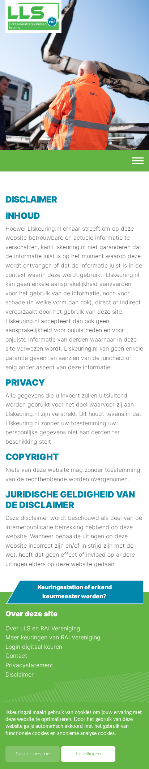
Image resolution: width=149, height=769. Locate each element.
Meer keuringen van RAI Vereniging (53, 637)
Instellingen (88, 753)
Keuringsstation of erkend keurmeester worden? (75, 591)
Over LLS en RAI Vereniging (42, 628)
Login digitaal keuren (33, 646)
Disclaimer (19, 674)
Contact (16, 655)
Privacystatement (29, 665)
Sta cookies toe (33, 753)
